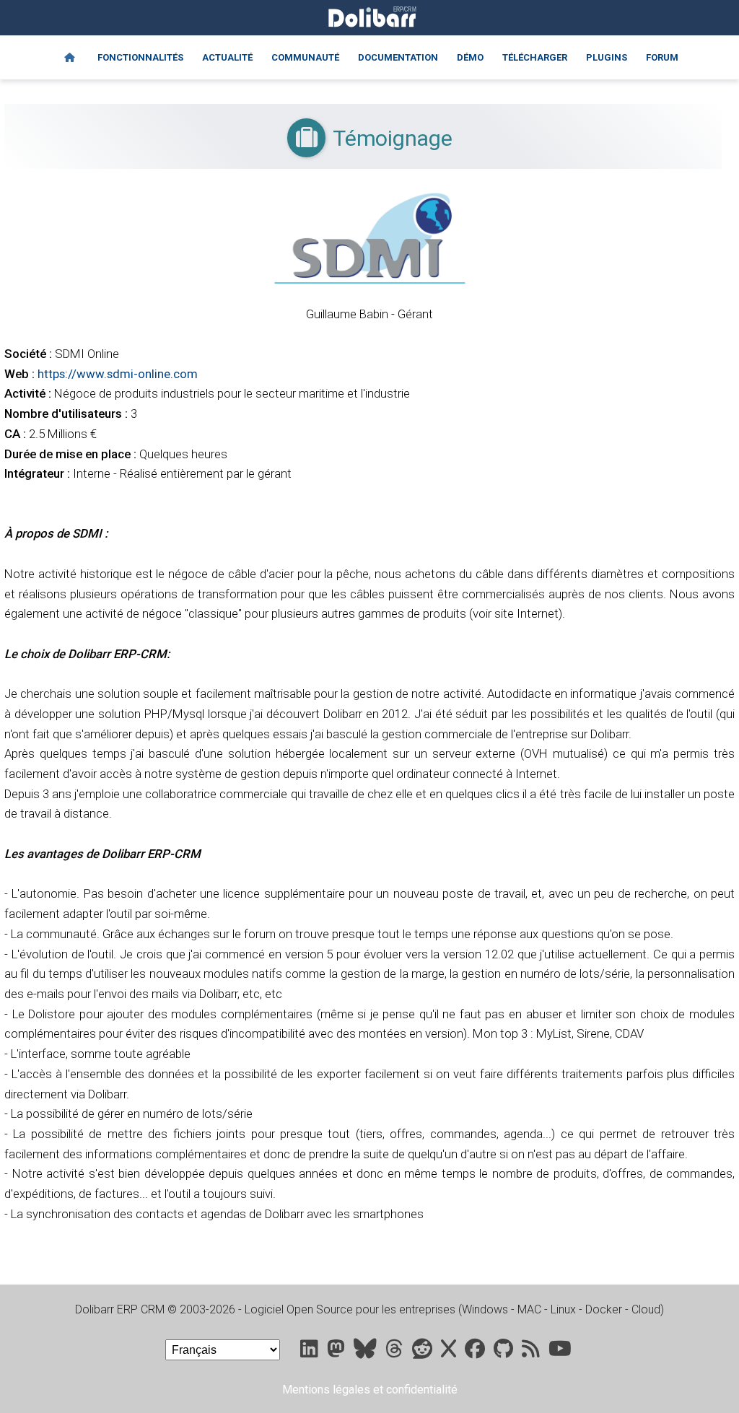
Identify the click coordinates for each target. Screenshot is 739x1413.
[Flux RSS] (532, 1352)
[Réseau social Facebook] (476, 1352)
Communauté (305, 57)
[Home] (69, 58)
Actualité (227, 57)
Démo (470, 57)
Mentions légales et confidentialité (370, 1389)
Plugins (606, 57)
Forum (662, 57)
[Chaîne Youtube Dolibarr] (560, 1352)
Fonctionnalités (140, 57)
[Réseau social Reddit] (423, 1352)
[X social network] (450, 1352)
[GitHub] (505, 1352)
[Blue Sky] (366, 1352)
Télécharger (534, 57)
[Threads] (395, 1352)
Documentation (398, 57)
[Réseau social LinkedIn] (310, 1352)
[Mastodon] (337, 1352)
